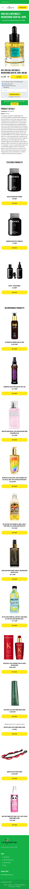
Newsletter (6, 87)
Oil (13, 111)
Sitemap (18, 886)
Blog (5, 865)
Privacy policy (12, 886)
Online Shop (22, 7)
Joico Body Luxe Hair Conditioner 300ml (14, 710)
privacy (11, 96)
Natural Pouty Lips (8, 860)
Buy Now (19, 77)
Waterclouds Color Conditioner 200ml (14, 727)
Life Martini (6, 857)
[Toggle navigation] (3, 7)
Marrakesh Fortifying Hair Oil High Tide (14, 387)
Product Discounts (8, 84)
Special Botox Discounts (9, 85)
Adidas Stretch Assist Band (14, 772)
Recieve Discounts (14, 94)
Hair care (10, 111)
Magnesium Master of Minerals (14, 241)
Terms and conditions (19, 885)
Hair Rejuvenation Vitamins (14, 196)
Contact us (10, 885)
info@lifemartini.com (6, 2)
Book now (14, 104)
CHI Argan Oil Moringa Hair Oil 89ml (14, 342)
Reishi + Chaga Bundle (15, 286)
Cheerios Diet (7, 862)
